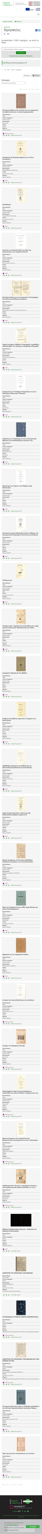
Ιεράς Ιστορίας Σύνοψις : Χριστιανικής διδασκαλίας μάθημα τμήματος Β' (16, 814)
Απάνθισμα (6, 204)
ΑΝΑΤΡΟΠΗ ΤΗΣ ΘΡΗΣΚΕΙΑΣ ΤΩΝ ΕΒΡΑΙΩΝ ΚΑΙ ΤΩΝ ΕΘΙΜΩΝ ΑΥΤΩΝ (20, 1360)
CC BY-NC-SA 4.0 (15, 1251)
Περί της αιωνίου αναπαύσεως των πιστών (18, 1453)
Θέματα (19, 21)
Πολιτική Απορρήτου (17, 1515)
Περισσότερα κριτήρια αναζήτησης (21, 56)
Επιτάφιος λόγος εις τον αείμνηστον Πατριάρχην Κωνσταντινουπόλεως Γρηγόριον (20, 298)
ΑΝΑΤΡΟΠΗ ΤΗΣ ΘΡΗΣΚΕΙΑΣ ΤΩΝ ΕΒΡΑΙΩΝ (17, 1273)
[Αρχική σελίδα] (14, 3)
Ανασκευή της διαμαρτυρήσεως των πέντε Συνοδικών (18, 158)
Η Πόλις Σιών (7, 580)
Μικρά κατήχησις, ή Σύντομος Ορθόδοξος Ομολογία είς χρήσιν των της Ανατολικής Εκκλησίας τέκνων (17, 861)
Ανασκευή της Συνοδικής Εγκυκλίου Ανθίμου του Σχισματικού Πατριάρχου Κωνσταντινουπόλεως (20, 534)
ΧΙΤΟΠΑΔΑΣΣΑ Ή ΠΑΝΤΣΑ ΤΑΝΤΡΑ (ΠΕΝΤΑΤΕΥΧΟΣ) (20, 1317)
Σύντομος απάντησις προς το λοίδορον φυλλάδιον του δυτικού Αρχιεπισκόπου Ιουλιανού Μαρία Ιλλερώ (20, 1408)
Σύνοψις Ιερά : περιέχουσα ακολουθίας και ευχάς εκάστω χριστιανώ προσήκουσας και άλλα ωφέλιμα (20, 627)
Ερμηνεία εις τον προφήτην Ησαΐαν (15, 954)
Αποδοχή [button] (33, 1526)
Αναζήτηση (21, 53)
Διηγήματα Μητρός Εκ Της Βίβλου (14, 673)
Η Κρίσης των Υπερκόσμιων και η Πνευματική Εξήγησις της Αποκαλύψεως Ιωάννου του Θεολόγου (19, 440)
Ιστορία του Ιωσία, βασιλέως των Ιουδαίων (18, 1000)
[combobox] (13, 83)
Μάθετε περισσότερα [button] (11, 1530)
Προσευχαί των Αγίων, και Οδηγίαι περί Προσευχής (17, 487)
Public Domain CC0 (16, 135)
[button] (21, 63)
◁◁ (20, 89)
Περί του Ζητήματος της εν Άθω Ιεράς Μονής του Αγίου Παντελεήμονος (20, 908)
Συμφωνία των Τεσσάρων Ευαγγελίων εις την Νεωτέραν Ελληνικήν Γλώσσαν (19, 392)
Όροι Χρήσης (27, 1515)
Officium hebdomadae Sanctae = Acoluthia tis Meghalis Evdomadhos (19, 1230)
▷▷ (38, 89)
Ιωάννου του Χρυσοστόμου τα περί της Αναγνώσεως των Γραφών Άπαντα (16, 251)
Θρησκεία (7, 27)
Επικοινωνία (6, 1515)
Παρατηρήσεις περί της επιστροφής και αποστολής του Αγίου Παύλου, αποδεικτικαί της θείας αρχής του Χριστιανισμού (20, 1093)
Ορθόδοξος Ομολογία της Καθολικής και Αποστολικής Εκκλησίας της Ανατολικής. (17, 766)
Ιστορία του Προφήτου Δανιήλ (13, 1046)
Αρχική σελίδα (7, 21)
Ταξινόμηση (5, 80)
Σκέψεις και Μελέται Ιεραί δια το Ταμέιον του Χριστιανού (19, 719)
